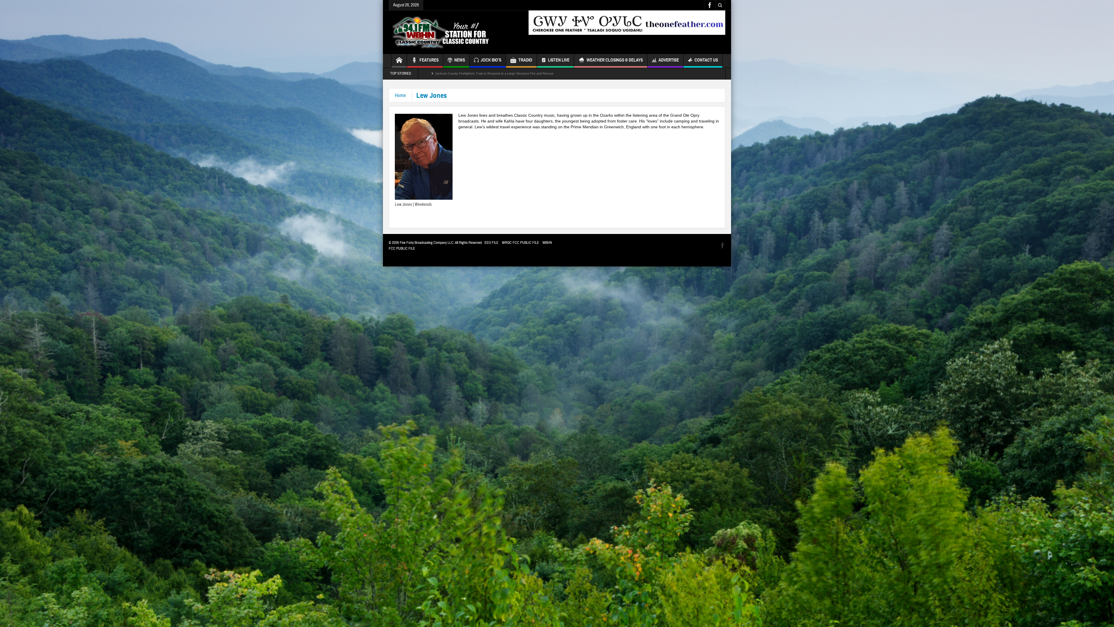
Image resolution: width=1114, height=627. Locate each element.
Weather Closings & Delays (615, 60)
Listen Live (558, 60)
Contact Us (706, 60)
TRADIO (525, 60)
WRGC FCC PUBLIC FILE (520, 242)
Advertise (669, 60)
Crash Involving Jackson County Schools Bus (467, 73)
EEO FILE (491, 242)
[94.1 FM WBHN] (454, 32)
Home (400, 95)
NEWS (459, 60)
